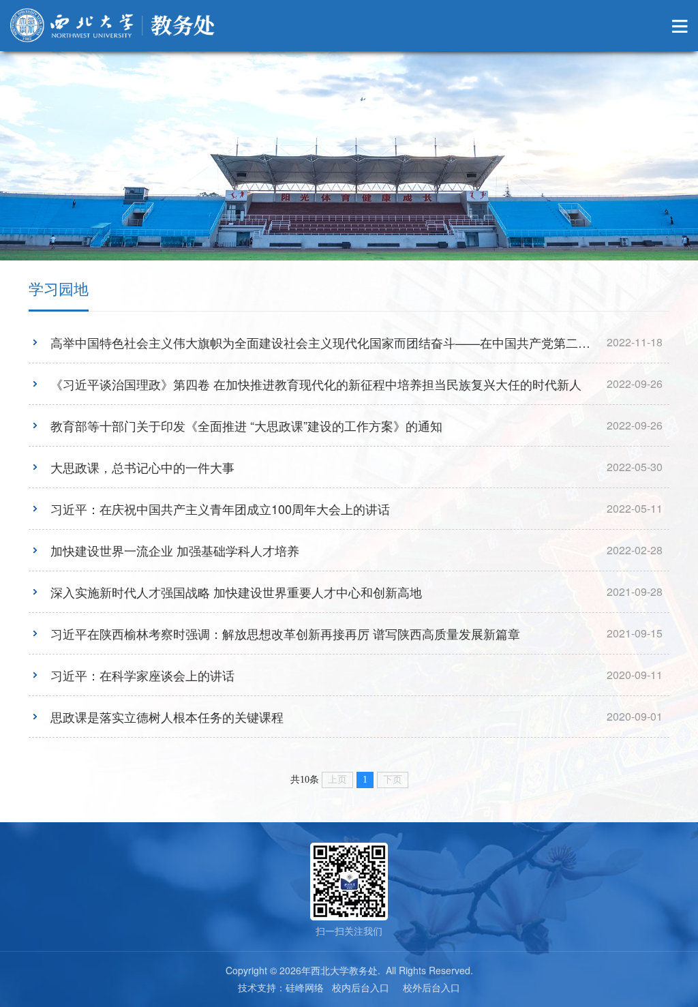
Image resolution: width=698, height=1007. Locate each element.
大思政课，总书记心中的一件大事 (142, 467)
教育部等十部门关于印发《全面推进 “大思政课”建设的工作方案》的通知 (246, 425)
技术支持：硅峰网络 (281, 987)
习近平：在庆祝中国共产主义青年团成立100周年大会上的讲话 (220, 508)
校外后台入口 (431, 987)
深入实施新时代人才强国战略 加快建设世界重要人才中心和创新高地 (236, 592)
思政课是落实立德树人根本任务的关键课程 (167, 716)
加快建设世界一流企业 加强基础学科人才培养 (174, 550)
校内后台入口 (360, 987)
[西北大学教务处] (112, 25)
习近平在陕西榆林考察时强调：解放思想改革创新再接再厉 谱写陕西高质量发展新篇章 (285, 633)
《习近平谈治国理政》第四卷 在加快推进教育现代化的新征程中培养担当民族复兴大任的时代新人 (315, 384)
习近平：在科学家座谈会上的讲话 (142, 675)
